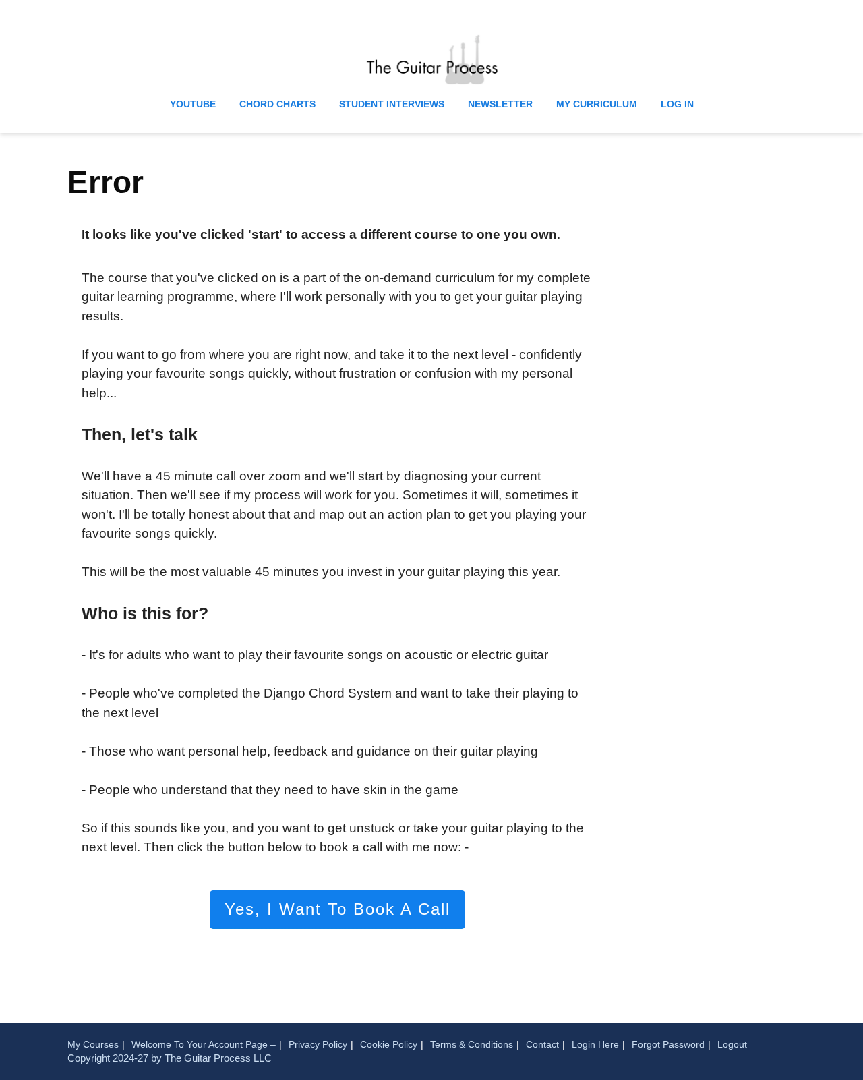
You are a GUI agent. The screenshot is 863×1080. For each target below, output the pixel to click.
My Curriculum (596, 103)
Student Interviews (391, 103)
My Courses (93, 1044)
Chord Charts (277, 103)
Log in (677, 103)
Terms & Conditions (471, 1044)
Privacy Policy (318, 1044)
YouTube (193, 103)
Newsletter (500, 103)
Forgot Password (668, 1044)
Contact (542, 1044)
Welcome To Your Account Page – (203, 1044)
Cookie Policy (388, 1044)
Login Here (595, 1044)
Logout (732, 1044)
